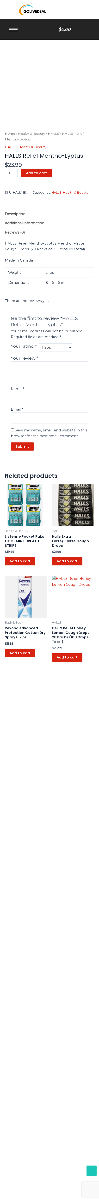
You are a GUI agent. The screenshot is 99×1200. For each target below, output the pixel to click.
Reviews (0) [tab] (15, 232)
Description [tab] (15, 214)
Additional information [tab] (24, 223)
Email (17, 409)
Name (17, 389)
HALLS (53, 133)
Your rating (24, 346)
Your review (24, 358)
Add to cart (36, 173)
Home (10, 133)
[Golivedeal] (33, 8)
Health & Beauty (31, 133)
